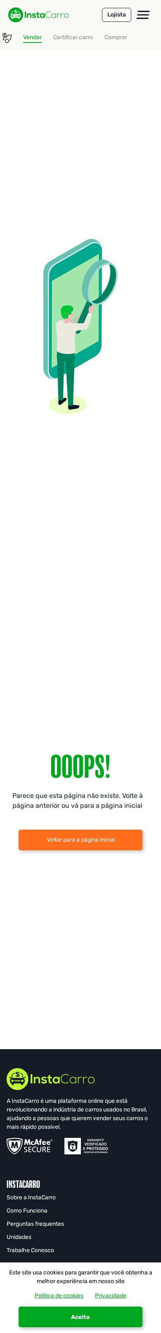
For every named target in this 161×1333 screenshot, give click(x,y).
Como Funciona (27, 1210)
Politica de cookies (59, 1295)
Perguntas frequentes (35, 1223)
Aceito (80, 1317)
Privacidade (110, 1295)
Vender (32, 37)
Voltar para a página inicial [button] (81, 839)
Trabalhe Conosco (30, 1250)
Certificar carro (73, 37)
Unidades (19, 1237)
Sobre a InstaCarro (31, 1197)
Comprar (115, 37)
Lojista (116, 14)
